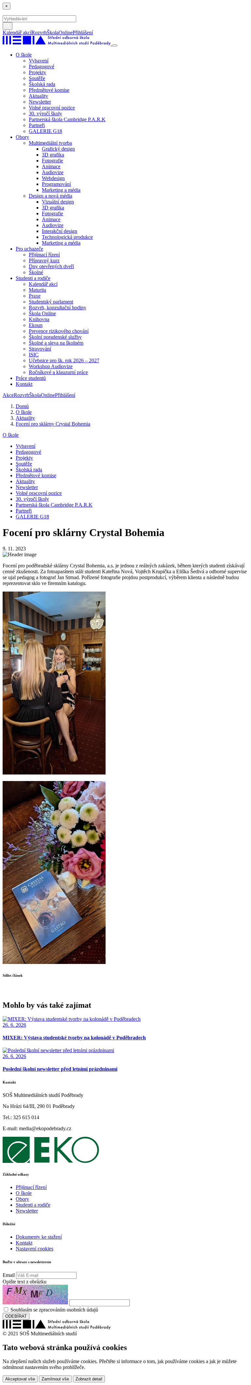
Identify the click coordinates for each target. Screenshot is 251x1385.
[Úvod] (57, 43)
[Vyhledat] (95, 32)
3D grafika (53, 154)
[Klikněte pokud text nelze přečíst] (35, 1294)
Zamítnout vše (55, 1379)
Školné (36, 272)
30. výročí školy (45, 113)
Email (9, 1275)
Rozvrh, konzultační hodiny (57, 307)
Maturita (37, 290)
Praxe (35, 296)
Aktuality (38, 96)
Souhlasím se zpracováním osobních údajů (54, 1309)
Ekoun (35, 325)
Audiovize (52, 172)
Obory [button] (22, 137)
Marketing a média (61, 190)
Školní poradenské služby (55, 337)
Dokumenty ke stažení (39, 1237)
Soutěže (37, 78)
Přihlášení (83, 32)
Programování (56, 184)
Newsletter (40, 102)
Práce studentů (31, 378)
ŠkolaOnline (60, 32)
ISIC (34, 354)
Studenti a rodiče (33, 1205)
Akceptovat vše (20, 1379)
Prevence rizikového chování (59, 331)
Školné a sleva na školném (56, 343)
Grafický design (58, 149)
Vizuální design (58, 201)
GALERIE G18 (45, 131)
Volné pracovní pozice (52, 107)
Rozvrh (39, 32)
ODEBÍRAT (16, 1316)
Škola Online (42, 313)
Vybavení (38, 60)
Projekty (37, 72)
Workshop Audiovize (51, 366)
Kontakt (24, 384)
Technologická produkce (67, 237)
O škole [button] (24, 54)
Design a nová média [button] (50, 196)
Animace (51, 166)
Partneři (37, 125)
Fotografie (52, 160)
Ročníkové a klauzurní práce (58, 372)
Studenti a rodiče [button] (33, 278)
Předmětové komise (49, 90)
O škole (11, 435)
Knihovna (39, 319)
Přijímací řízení (44, 254)
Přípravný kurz (44, 260)
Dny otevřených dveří (51, 266)
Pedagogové (41, 66)
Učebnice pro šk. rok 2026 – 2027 (64, 360)
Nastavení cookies (34, 1248)
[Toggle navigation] (114, 45)
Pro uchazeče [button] (29, 249)
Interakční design (59, 231)
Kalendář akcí (17, 32)
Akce (8, 395)
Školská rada (42, 84)
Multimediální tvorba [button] (50, 143)
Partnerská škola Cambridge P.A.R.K (67, 119)
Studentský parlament (51, 301)
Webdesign (53, 178)
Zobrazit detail (88, 1379)
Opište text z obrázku (24, 1281)
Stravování (40, 348)
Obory (22, 1199)
